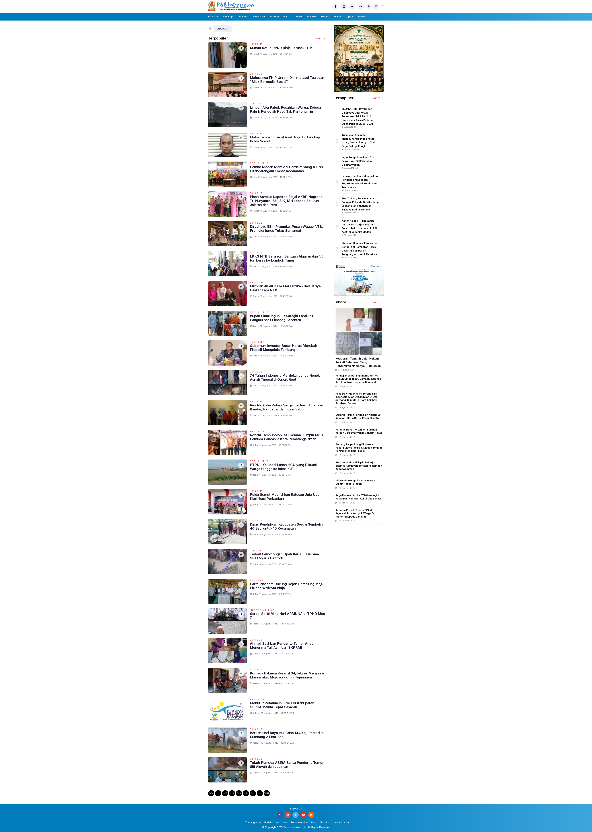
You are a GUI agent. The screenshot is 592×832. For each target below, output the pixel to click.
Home (214, 16)
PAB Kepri (228, 16)
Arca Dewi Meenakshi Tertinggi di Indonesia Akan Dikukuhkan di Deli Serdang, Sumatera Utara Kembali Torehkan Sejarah (356, 398)
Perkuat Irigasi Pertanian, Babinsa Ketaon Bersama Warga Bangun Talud (358, 431)
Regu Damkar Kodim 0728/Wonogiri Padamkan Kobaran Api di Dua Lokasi (358, 497)
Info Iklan (282, 822)
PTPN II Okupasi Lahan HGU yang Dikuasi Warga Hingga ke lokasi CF (283, 467)
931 (246, 793)
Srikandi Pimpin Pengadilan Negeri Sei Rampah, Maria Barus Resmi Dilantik (358, 416)
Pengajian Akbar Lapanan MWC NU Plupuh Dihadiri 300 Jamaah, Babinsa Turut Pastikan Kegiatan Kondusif (358, 379)
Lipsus (349, 16)
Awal (211, 793)
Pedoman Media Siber (303, 822)
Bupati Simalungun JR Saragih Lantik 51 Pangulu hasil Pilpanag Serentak (281, 318)
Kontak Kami (342, 822)
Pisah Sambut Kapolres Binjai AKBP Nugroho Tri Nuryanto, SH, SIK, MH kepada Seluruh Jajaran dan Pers (286, 201)
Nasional (274, 16)
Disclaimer (325, 822)
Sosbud (325, 16)
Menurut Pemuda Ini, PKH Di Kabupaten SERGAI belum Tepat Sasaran (282, 705)
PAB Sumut (259, 16)
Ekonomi (311, 16)
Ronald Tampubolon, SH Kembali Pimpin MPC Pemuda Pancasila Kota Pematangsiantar (286, 437)
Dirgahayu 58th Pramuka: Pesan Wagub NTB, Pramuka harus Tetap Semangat (286, 229)
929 (232, 793)
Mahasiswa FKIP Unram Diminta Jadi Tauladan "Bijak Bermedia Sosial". (287, 80)
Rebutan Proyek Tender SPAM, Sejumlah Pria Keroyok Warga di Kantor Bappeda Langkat (354, 513)
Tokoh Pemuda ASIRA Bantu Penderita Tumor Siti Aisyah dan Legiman (287, 765)
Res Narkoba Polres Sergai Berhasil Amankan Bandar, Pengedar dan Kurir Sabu (286, 407)
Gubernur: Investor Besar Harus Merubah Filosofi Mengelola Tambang (283, 348)
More (361, 16)
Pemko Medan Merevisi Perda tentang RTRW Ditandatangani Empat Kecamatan (286, 169)
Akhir (266, 793)
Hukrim (287, 16)
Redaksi (268, 822)
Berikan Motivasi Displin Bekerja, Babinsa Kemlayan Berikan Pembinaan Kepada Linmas (358, 465)
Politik (299, 16)
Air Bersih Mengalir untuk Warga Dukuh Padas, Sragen (355, 482)
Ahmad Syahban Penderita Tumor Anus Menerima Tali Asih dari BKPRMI (281, 645)
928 (225, 793)
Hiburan (337, 16)
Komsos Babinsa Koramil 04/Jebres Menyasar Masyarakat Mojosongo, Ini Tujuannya (287, 675)
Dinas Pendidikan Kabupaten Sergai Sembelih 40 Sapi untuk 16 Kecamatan (286, 526)
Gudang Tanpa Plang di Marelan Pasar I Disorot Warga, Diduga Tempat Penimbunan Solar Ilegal (358, 447)
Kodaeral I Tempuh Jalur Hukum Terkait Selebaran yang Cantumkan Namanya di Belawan (358, 362)
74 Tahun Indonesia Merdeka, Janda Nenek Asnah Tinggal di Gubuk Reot (285, 377)
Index (319, 38)
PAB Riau (243, 16)
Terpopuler (221, 28)
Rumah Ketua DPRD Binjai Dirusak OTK (281, 48)
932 (253, 793)
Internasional (263, 610)
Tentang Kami (253, 822)
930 (239, 793)
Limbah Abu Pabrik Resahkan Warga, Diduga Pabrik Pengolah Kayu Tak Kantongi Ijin (285, 109)
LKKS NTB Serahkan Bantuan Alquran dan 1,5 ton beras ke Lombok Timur (286, 258)
